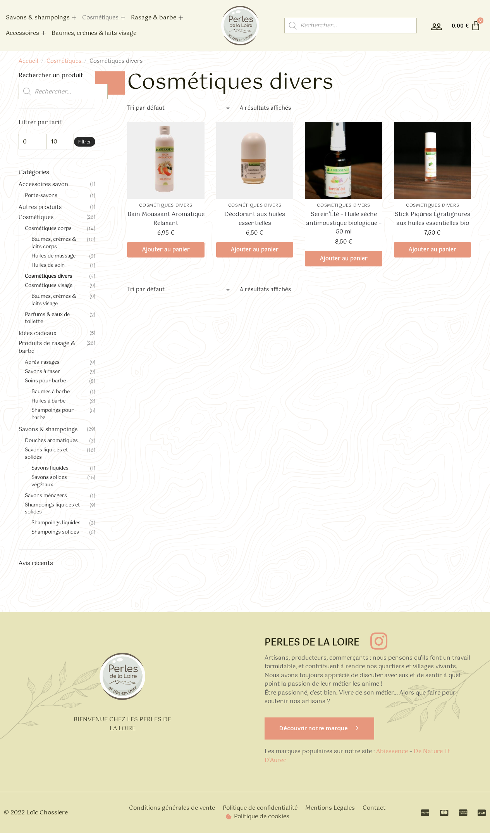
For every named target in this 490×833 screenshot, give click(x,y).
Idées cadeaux (38, 333)
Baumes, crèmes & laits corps (53, 243)
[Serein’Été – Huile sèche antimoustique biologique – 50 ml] (343, 160)
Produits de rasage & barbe (47, 347)
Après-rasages (42, 362)
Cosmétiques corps (48, 229)
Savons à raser (42, 372)
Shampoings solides (55, 532)
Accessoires (22, 33)
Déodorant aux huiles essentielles (254, 219)
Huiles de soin (48, 265)
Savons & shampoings (38, 17)
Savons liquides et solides (46, 453)
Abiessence (392, 751)
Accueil (28, 61)
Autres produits (40, 207)
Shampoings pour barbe (52, 414)
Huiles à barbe (48, 401)
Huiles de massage (53, 256)
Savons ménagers (46, 496)
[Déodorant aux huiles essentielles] (255, 160)
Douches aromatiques (51, 441)
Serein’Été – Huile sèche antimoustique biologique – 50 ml (344, 223)
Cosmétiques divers (166, 205)
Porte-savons (41, 196)
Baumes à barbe (50, 392)
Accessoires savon (43, 184)
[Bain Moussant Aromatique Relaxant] (166, 160)
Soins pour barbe (45, 381)
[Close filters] (110, 83)
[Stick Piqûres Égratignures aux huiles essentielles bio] (432, 160)
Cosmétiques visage (48, 286)
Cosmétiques (100, 17)
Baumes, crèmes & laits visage (94, 33)
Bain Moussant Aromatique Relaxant (166, 219)
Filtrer (84, 141)
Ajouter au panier (166, 249)
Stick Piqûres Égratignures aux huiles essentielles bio (432, 219)
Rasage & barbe (153, 17)
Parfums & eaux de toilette (47, 318)
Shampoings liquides (56, 523)
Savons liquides (50, 468)
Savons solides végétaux (49, 481)
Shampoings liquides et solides (52, 509)
